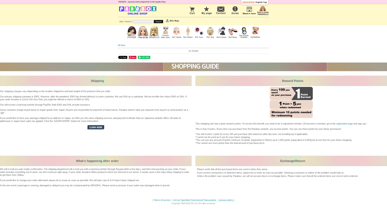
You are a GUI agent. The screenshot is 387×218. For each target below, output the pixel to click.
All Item (121, 45)
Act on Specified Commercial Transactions (195, 200)
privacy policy (226, 200)
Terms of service (162, 200)
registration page (344, 123)
